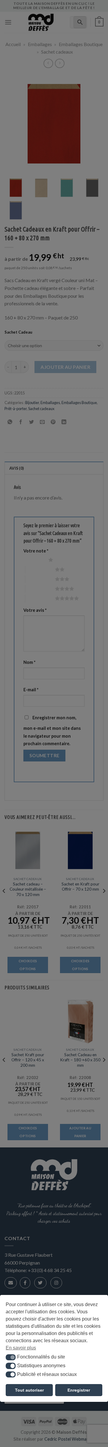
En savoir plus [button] (21, 1347)
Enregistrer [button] (79, 1390)
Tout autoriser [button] (29, 1390)
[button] (11, 1357)
